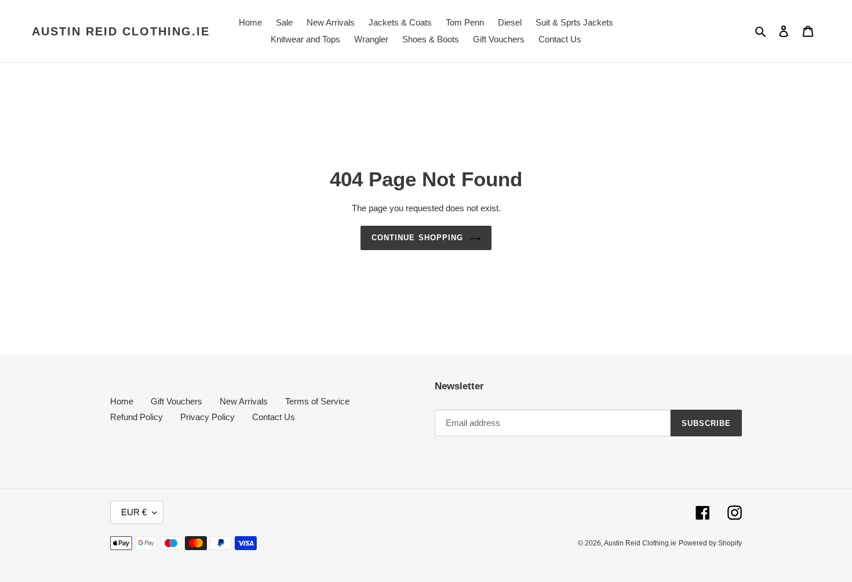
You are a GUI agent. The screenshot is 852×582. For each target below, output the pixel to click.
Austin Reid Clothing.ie (121, 31)
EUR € (134, 512)
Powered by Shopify (710, 543)
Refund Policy (136, 417)
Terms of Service (317, 401)
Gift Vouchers (176, 401)
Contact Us (273, 417)
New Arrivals (244, 401)
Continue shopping (417, 237)
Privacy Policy (207, 417)
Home (121, 401)
